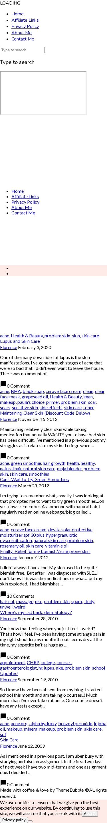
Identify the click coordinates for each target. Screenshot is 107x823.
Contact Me (22, 39)
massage (24, 601)
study (89, 601)
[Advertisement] (53, 240)
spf (3, 734)
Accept (90, 814)
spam (76, 601)
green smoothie (26, 463)
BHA (16, 391)
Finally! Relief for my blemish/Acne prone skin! (45, 551)
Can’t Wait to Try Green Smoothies (34, 480)
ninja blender (69, 468)
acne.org (19, 723)
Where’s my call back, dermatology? (36, 612)
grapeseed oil (35, 396)
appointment (12, 662)
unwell (6, 606)
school (98, 667)
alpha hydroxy (42, 723)
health (73, 463)
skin (76, 335)
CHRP (33, 662)
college (48, 662)
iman (88, 396)
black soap (33, 391)
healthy (88, 463)
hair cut (7, 601)
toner (88, 407)
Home (17, 14)
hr (40, 667)
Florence (8, 347)
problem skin (57, 335)
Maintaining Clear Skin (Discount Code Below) (45, 413)
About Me (21, 33)
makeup (8, 402)
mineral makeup (39, 728)
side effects (51, 407)
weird (19, 606)
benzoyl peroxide (75, 723)
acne (4, 335)
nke (38, 601)
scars (5, 407)
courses (64, 662)
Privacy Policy (25, 26)
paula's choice (31, 402)
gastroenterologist (18, 667)
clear (99, 391)
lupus (49, 667)
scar (92, 402)
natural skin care (39, 468)
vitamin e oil (56, 545)
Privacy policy (14, 820)
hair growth (54, 463)
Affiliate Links (25, 20)
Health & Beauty (27, 335)
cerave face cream (63, 391)
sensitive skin (25, 407)
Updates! (9, 673)
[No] (30, 821)
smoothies (39, 474)
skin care (90, 335)
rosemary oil (12, 545)
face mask (10, 396)
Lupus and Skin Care (20, 341)
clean (88, 391)
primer (52, 402)
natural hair (11, 468)
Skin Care (9, 740)
